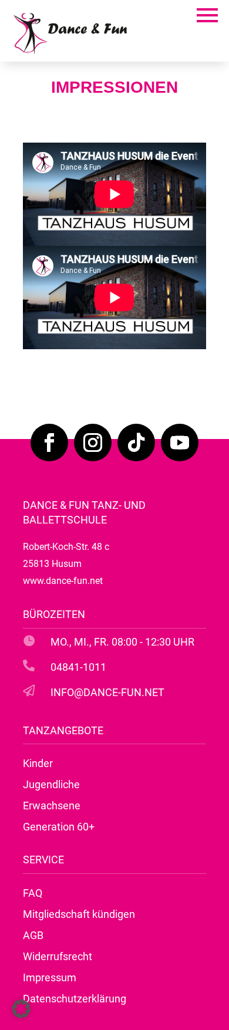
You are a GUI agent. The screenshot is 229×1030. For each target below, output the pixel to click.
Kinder (38, 763)
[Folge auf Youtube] (179, 442)
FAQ (32, 893)
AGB (33, 935)
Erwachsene (51, 805)
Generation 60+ (59, 826)
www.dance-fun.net (63, 580)
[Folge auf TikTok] (136, 442)
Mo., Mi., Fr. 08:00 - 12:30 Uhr (122, 642)
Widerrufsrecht (57, 956)
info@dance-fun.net (107, 692)
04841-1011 (78, 667)
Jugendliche (51, 784)
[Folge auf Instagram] (93, 442)
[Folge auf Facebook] (49, 442)
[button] (21, 1009)
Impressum (49, 977)
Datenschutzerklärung (74, 998)
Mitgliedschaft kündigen (79, 914)
